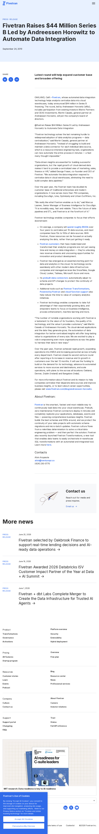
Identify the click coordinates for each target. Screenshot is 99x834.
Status (54, 722)
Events (6, 684)
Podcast (6, 688)
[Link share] (16, 79)
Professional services (60, 684)
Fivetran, (56, 97)
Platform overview (59, 629)
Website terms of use (53, 825)
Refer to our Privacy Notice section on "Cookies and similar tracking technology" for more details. (23, 811)
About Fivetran (57, 698)
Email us (70, 506)
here (49, 444)
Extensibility (56, 638)
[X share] (11, 79)
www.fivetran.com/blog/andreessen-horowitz (69, 389)
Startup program (10, 661)
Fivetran (39, 404)
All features (8, 657)
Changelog (7, 726)
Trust (53, 718)
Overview (55, 652)
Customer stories (10, 676)
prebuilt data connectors (55, 278)
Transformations (10, 634)
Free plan (55, 657)
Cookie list (70, 825)
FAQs (5, 730)
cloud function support (76, 291)
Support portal (9, 722)
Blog (52, 671)
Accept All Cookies (24, 819)
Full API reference (59, 726)
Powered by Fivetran (50, 291)
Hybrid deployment (59, 641)
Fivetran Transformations (76, 288)
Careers (54, 703)
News (53, 680)
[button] (93, 3)
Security (54, 634)
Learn (5, 680)
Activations (8, 641)
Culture (6, 703)
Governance (8, 638)
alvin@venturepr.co (45, 460)
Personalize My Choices (24, 826)
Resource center (58, 676)
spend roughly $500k (77, 227)
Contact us (8, 707)
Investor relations (59, 707)
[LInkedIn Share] (5, 79)
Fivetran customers (50, 244)
